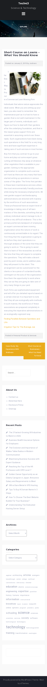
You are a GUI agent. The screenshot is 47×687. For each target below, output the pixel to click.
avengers (35, 575)
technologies (21, 622)
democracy (20, 582)
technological (11, 622)
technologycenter (32, 628)
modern (25, 604)
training (10, 633)
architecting (17, 575)
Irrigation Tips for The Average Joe (19, 327)
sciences (34, 613)
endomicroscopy (31, 587)
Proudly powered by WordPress (17, 680)
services (17, 618)
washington (33, 633)
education (11, 586)
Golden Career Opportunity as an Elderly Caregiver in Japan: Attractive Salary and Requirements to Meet (22, 477)
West (41, 680)
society (25, 618)
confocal (31, 579)
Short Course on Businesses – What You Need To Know (34, 351)
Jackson (33, 63)
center (18, 579)
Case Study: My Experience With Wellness (12, 349)
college (24, 579)
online (8, 608)
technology (15, 627)
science (24, 613)
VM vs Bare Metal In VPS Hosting (23, 485)
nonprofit (32, 604)
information (12, 599)
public (37, 608)
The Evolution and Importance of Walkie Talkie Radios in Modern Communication (22, 451)
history (9, 595)
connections (10, 582)
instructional (25, 600)
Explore (23, 27)
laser (19, 604)
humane (16, 595)
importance (24, 595)
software (33, 618)
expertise (23, 591)
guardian (33, 591)
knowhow (11, 603)
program (23, 608)
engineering (11, 591)
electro (21, 587)
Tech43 (23, 3)
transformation (22, 633)
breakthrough (10, 579)
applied (8, 575)
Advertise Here (15, 401)
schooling (11, 613)
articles (27, 575)
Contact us (13, 397)
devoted (28, 582)
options (15, 608)
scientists (9, 618)
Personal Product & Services (24, 335)
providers (30, 608)
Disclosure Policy (16, 405)
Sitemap (12, 409)
